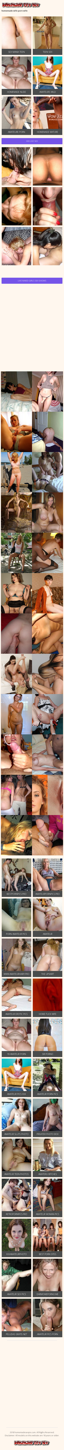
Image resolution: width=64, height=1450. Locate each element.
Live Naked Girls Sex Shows (32, 280)
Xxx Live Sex (32, 141)
